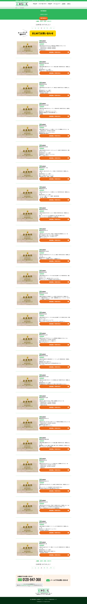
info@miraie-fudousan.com (27, 585)
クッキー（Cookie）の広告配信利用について (49, 599)
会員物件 (44, 41)
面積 (41, 21)
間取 (45, 21)
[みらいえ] (22, 4)
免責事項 (38, 599)
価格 (38, 21)
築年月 (49, 21)
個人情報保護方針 (33, 599)
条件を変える (43, 18)
